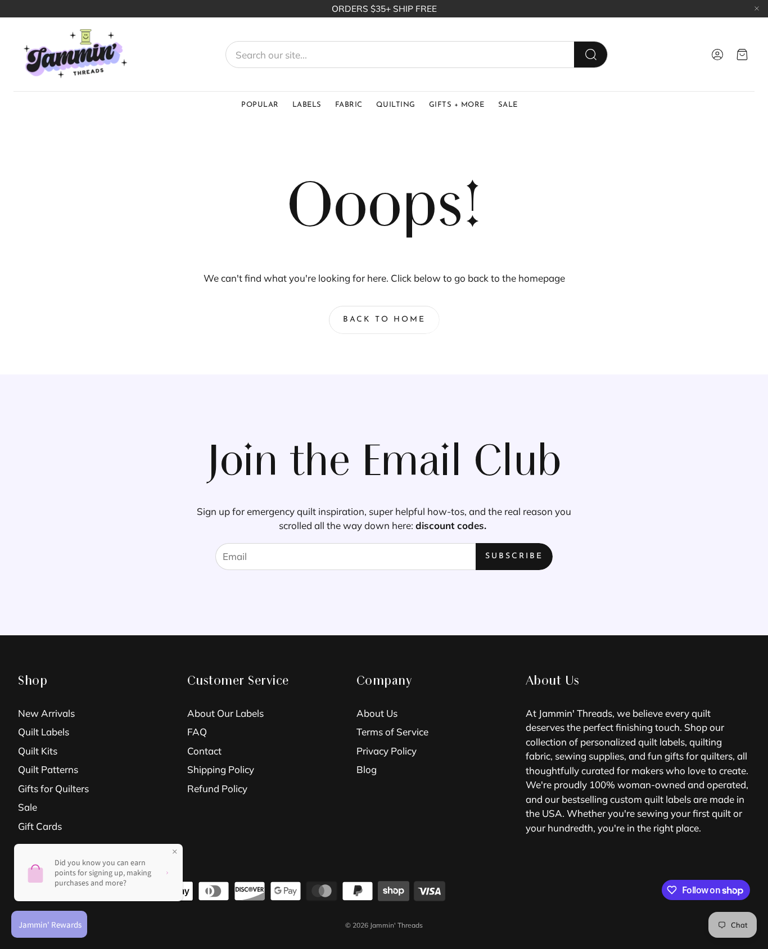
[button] (416, 54)
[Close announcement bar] (756, 8)
